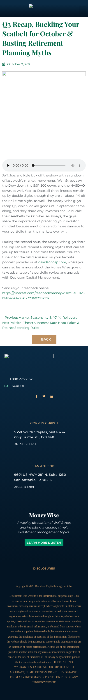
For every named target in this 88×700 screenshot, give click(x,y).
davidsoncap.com (52, 262)
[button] (82, 10)
